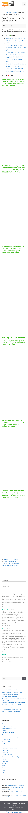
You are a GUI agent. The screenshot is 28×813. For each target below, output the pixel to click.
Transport (4, 770)
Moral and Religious (7, 754)
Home (3, 12)
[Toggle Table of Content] (23, 26)
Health (3, 743)
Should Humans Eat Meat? (14, 783)
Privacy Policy (22, 803)
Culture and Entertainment (9, 728)
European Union (6, 739)
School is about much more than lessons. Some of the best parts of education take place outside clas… (15, 70)
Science (4, 763)
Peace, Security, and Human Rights (11, 757)
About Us (9, 803)
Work (16, 559)
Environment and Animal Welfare (10, 737)
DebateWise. (16, 807)
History (4, 746)
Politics (4, 759)
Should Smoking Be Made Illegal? (15, 785)
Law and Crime (6, 750)
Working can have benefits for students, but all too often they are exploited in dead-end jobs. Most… (15, 52)
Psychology (5, 761)
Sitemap (14, 805)
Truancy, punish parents (10, 561)
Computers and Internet (8, 726)
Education (14, 12)
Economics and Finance (8, 732)
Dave (3, 656)
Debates (8, 12)
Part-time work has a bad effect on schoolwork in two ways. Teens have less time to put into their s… (15, 64)
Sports (3, 768)
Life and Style (5, 752)
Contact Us (14, 803)
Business (4, 724)
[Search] (24, 678)
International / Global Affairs (9, 748)
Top (27, 806)
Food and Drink (6, 741)
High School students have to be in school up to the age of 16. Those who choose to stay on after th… (15, 40)
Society (4, 765)
